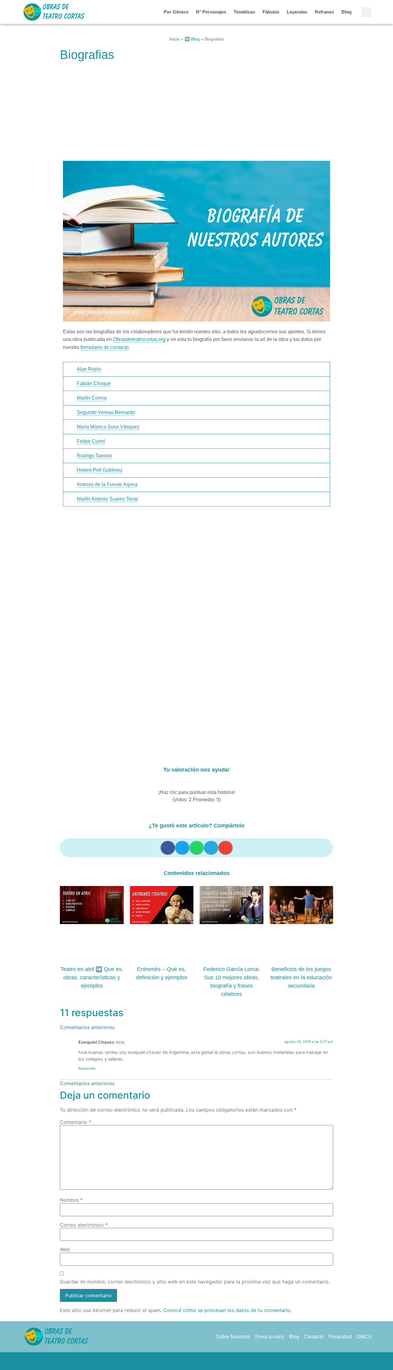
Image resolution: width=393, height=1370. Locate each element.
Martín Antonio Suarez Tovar (107, 498)
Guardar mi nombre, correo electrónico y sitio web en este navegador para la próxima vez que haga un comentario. (195, 1281)
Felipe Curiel (91, 441)
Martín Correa (92, 398)
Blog (346, 11)
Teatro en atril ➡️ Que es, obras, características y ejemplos (91, 977)
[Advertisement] (196, 112)
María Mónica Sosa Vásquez (108, 426)
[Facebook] (173, 1361)
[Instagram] (208, 1361)
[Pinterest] (196, 1361)
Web (65, 1249)
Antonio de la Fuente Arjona (107, 484)
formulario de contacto (104, 347)
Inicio (174, 39)
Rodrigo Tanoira (94, 455)
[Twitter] (185, 1361)
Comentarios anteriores (87, 1027)
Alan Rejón (89, 369)
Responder (86, 1068)
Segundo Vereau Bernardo (106, 412)
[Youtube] (220, 1361)
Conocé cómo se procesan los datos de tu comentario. (227, 1310)
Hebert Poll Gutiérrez (100, 470)
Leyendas (297, 11)
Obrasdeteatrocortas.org (139, 339)
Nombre (71, 1200)
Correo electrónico (84, 1224)
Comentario (75, 1122)
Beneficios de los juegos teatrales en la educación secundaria (301, 977)
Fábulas (271, 11)
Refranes (324, 11)
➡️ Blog (192, 39)
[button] (366, 12)
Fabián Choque (94, 383)
